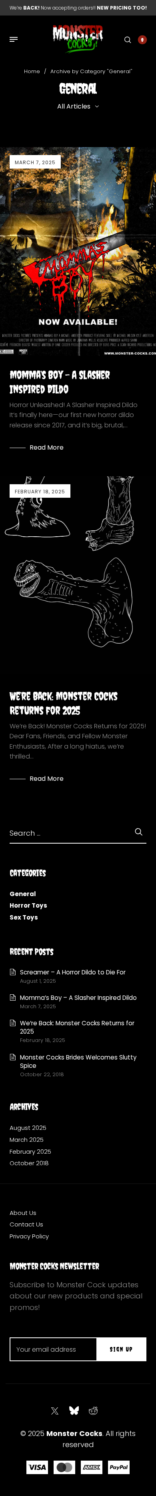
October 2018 (29, 1163)
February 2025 (30, 1151)
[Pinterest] (74, 1411)
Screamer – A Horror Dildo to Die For (73, 972)
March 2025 (27, 1139)
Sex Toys (24, 917)
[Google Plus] (93, 1411)
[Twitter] (55, 1411)
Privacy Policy (29, 1236)
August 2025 (28, 1127)
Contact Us (26, 1224)
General (23, 894)
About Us (23, 1213)
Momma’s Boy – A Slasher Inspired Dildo (78, 997)
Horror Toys (28, 905)
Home (32, 71)
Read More (47, 447)
